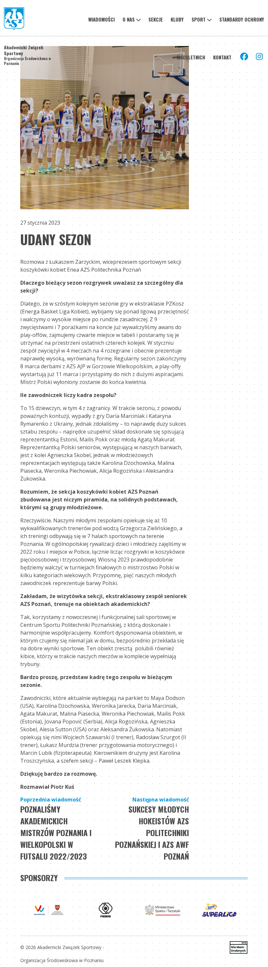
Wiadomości (101, 19)
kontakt (222, 57)
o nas (129, 19)
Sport (199, 19)
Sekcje (155, 19)
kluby (177, 19)
